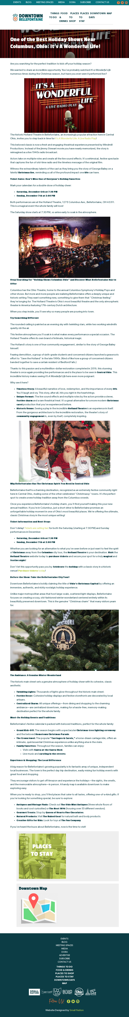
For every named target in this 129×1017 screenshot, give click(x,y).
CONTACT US (102, 2)
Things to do (64, 967)
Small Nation (77, 1010)
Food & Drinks (64, 970)
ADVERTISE (64, 955)
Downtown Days (64, 980)
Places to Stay (64, 977)
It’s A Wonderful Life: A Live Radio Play (75, 138)
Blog (28, 2)
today (31, 570)
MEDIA (61, 2)
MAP (109, 13)
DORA (72, 2)
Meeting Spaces (44, 2)
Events (17, 2)
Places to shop (64, 973)
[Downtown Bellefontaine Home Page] (28, 17)
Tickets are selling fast (36, 528)
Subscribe (85, 2)
